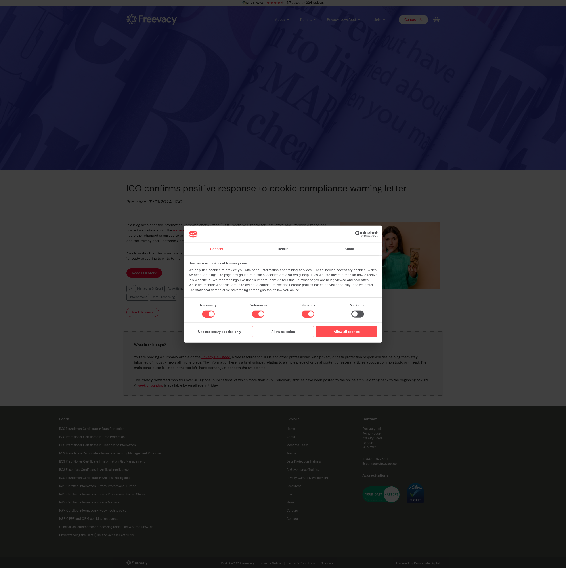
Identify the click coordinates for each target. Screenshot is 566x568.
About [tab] (349, 249)
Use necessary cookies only (219, 332)
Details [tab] (283, 249)
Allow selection (283, 332)
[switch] (258, 313)
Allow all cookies (347, 332)
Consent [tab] (216, 249)
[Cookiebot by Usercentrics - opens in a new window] (358, 234)
